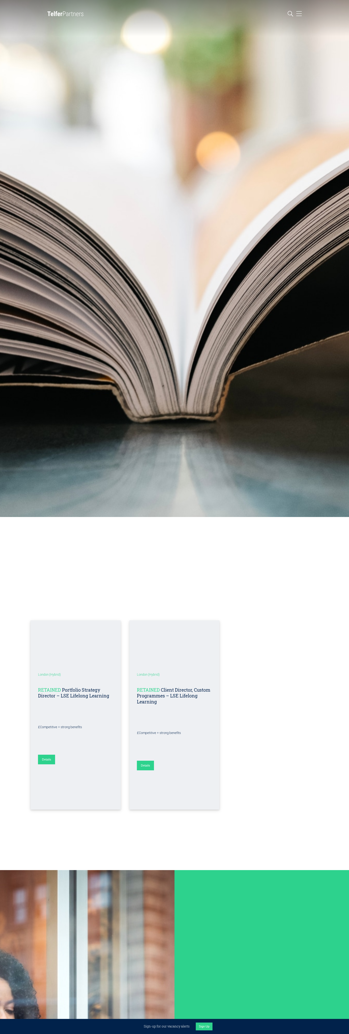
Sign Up (204, 1026)
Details (46, 759)
